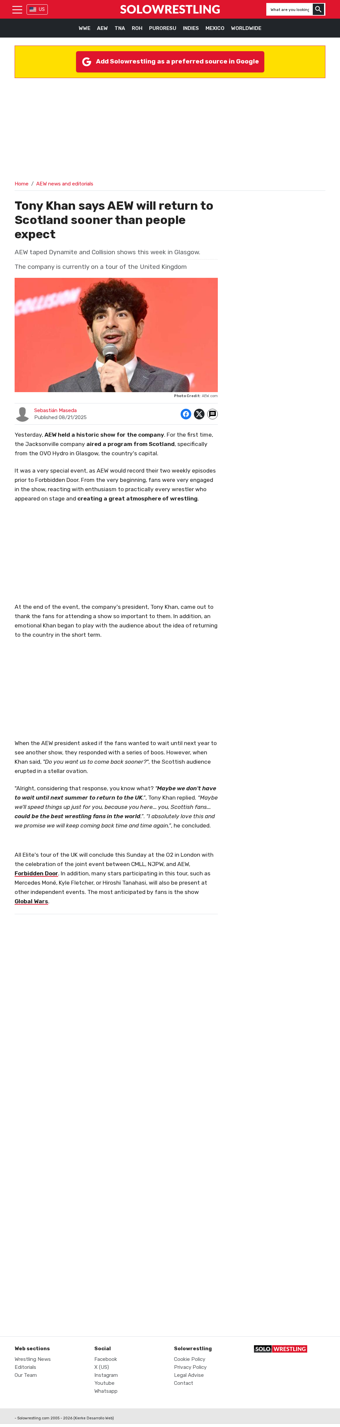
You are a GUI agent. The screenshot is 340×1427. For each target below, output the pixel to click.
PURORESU (162, 28)
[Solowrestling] (170, 9)
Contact (183, 1383)
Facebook (105, 1359)
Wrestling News (33, 1359)
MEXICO (215, 28)
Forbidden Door (36, 873)
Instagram (106, 1375)
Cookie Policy (189, 1359)
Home (22, 184)
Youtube (104, 1383)
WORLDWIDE (246, 28)
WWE (84, 28)
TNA (120, 28)
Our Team (26, 1375)
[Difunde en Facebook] (186, 414)
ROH (137, 28)
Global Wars (31, 901)
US (42, 9)
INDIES (191, 28)
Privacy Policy (190, 1367)
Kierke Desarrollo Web (94, 1418)
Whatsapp (106, 1391)
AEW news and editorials (64, 184)
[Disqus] (116, 1054)
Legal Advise (189, 1375)
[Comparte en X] (199, 414)
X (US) (101, 1367)
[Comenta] (212, 414)
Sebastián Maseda (55, 410)
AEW (102, 28)
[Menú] (17, 9)
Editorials (25, 1367)
